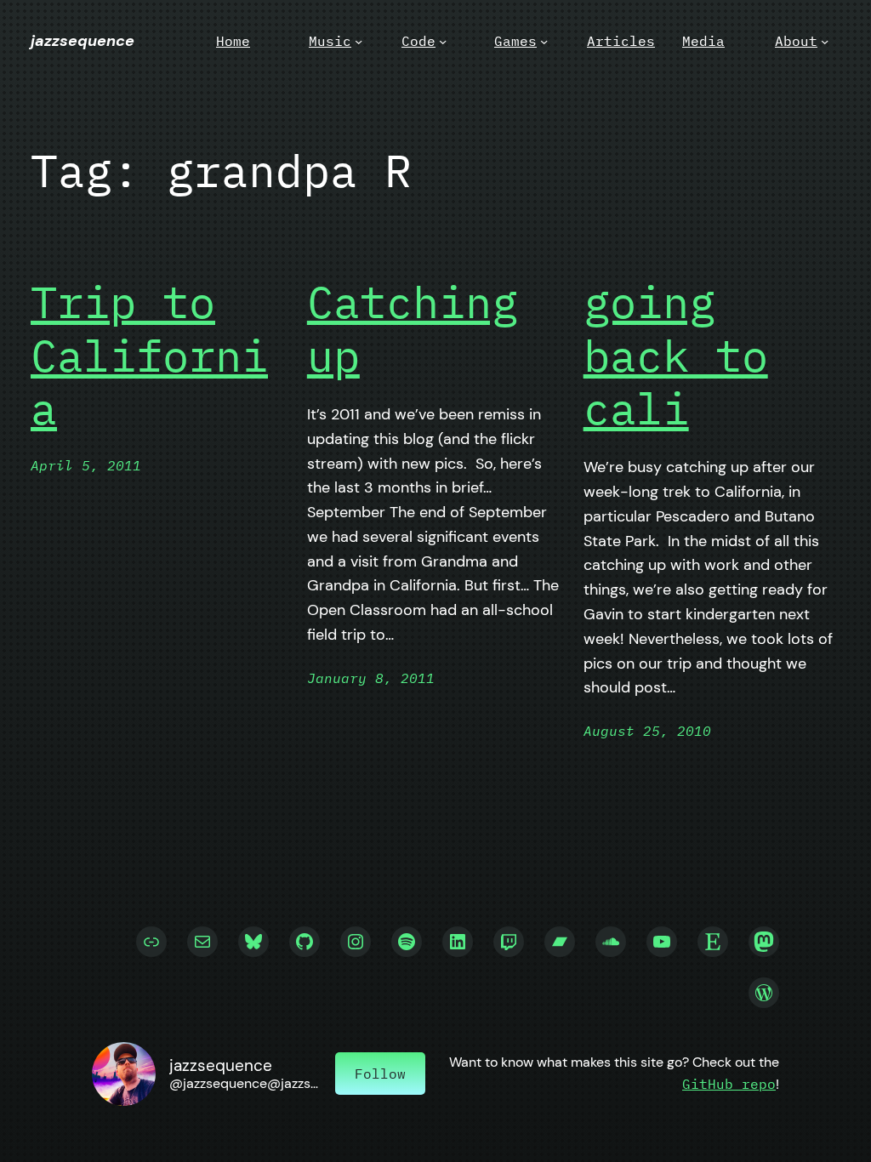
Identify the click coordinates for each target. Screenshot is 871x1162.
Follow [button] (380, 1073)
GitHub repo (729, 1083)
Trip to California (149, 355)
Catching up (412, 329)
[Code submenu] (443, 41)
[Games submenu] (544, 41)
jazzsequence (82, 41)
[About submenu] (824, 41)
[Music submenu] (358, 41)
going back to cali (676, 355)
